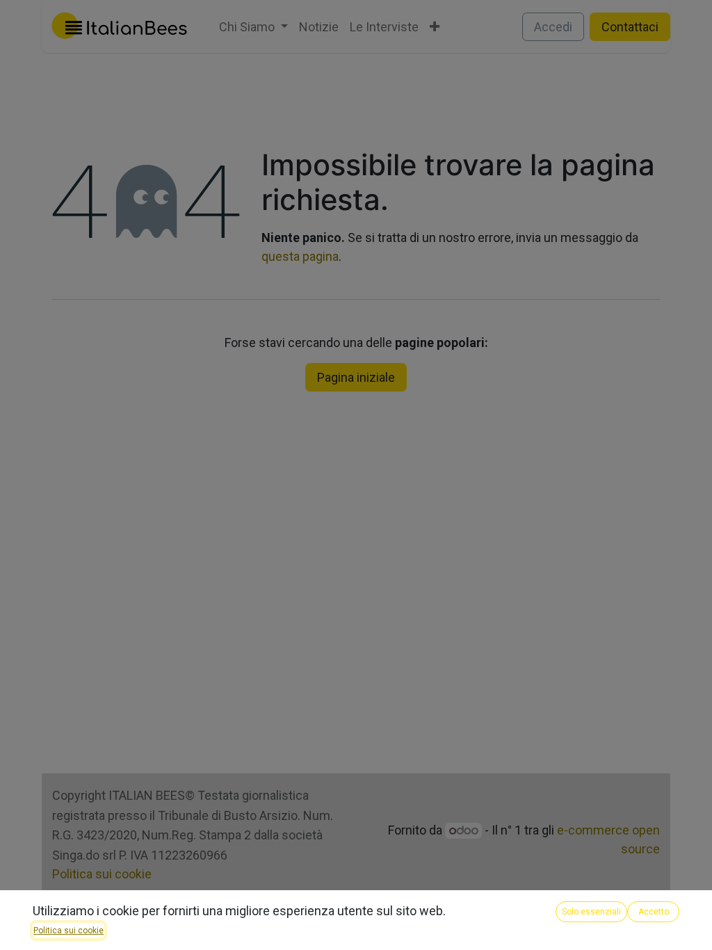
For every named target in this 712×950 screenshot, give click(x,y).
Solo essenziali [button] (591, 912)
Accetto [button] (653, 912)
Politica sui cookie (68, 930)
